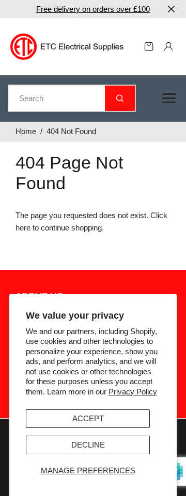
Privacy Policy (133, 391)
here (23, 227)
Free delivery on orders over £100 (93, 9)
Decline (88, 444)
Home (26, 131)
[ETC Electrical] (67, 45)
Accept (88, 418)
